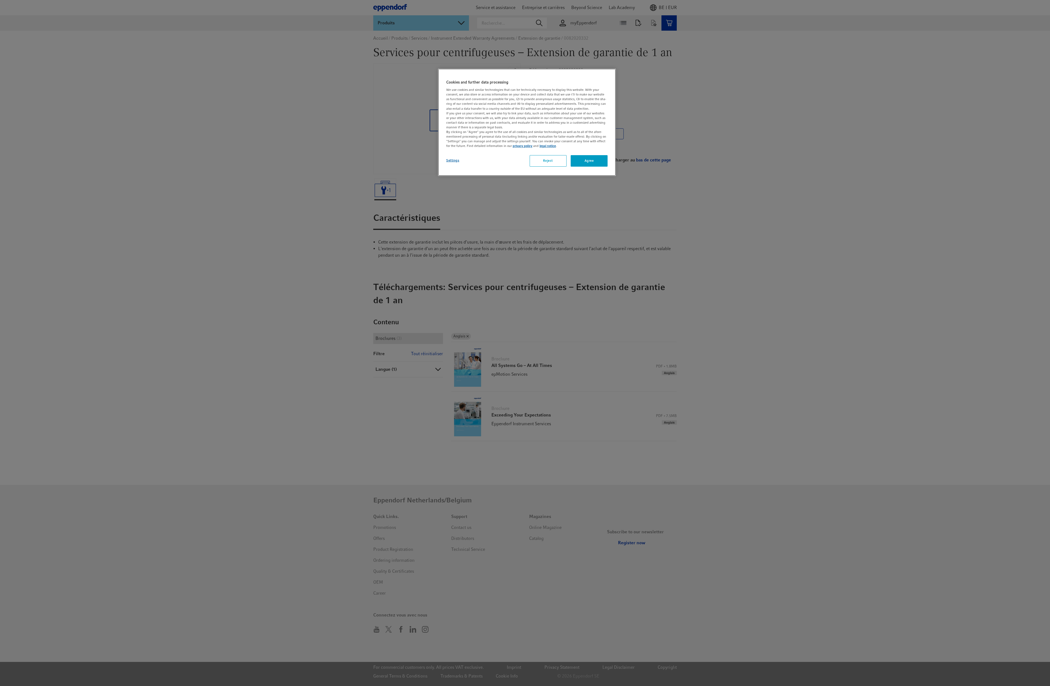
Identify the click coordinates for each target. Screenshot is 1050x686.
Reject (548, 161)
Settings (452, 160)
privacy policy (522, 146)
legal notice (547, 146)
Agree (589, 161)
